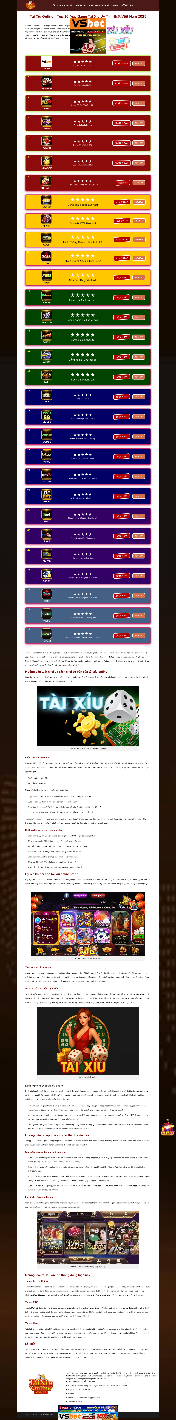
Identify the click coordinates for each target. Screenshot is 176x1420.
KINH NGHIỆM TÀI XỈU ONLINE (104, 5)
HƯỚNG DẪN (127, 5)
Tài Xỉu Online (72, 1373)
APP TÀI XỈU (81, 5)
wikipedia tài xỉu (127, 657)
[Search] (54, 5)
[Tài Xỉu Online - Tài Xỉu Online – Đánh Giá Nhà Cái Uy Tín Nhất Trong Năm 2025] (37, 5)
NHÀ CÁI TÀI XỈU (65, 5)
